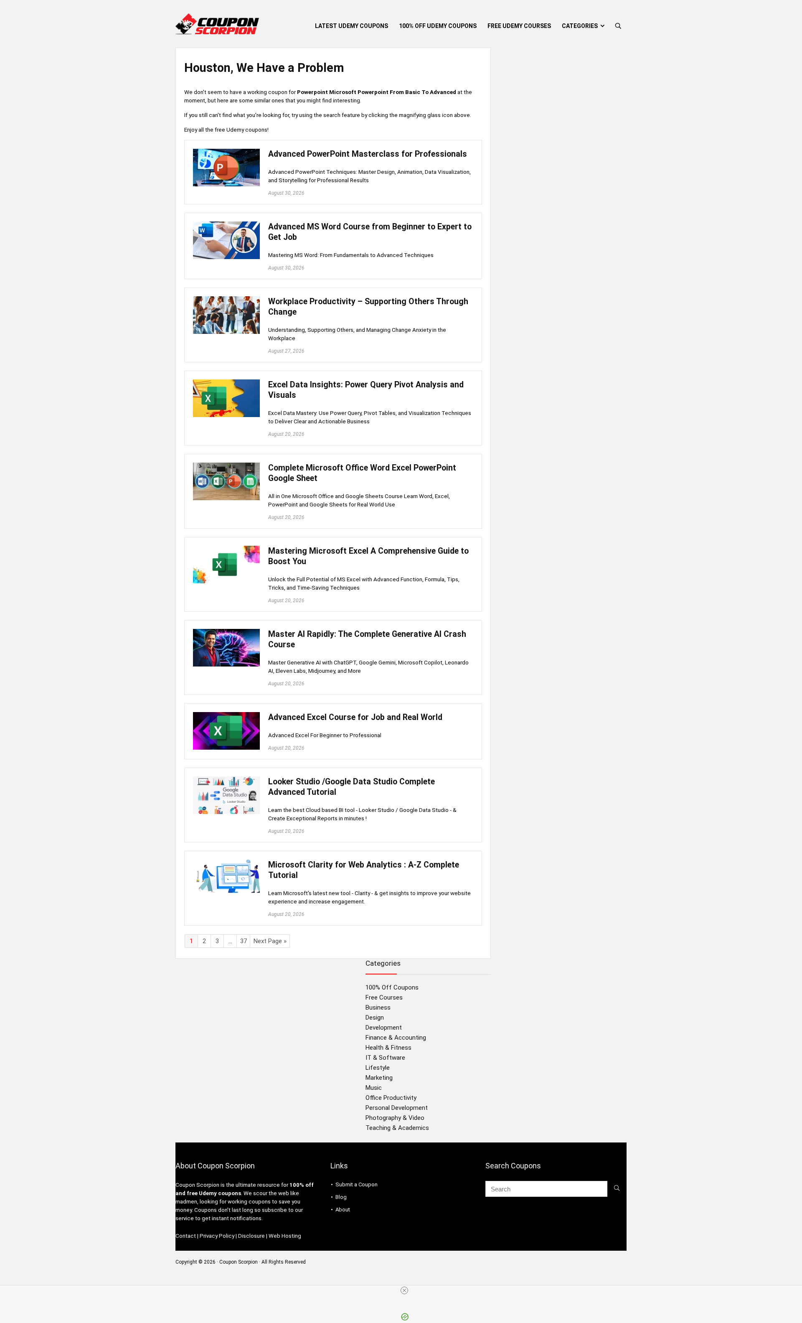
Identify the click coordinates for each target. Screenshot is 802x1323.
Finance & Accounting (395, 1037)
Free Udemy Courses (519, 26)
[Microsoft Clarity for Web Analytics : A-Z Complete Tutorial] (226, 863)
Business (378, 1007)
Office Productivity (390, 1098)
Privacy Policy (217, 1236)
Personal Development (396, 1108)
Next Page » (270, 941)
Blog (341, 1197)
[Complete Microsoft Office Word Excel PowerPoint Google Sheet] (226, 466)
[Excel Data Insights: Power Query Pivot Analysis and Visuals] (226, 383)
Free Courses (384, 997)
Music (373, 1087)
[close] (404, 1290)
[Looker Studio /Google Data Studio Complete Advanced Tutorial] (226, 780)
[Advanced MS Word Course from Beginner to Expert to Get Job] (226, 225)
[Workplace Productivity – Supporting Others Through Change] (226, 300)
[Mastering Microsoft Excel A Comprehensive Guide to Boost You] (226, 549)
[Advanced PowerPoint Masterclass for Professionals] (226, 152)
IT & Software (385, 1057)
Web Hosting (285, 1236)
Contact (185, 1236)
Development (383, 1027)
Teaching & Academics (397, 1128)
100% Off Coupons (392, 987)
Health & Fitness (388, 1047)
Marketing (379, 1077)
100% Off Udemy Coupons (438, 26)
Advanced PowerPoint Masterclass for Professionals (367, 154)
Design (374, 1017)
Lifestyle (377, 1067)
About (342, 1209)
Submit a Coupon (356, 1184)
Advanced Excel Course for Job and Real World (355, 717)
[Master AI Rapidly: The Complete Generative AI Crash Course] (226, 632)
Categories (580, 26)
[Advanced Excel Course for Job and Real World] (226, 716)
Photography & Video (394, 1118)
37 (243, 941)
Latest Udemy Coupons (351, 26)
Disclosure (251, 1236)
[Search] (616, 1189)
